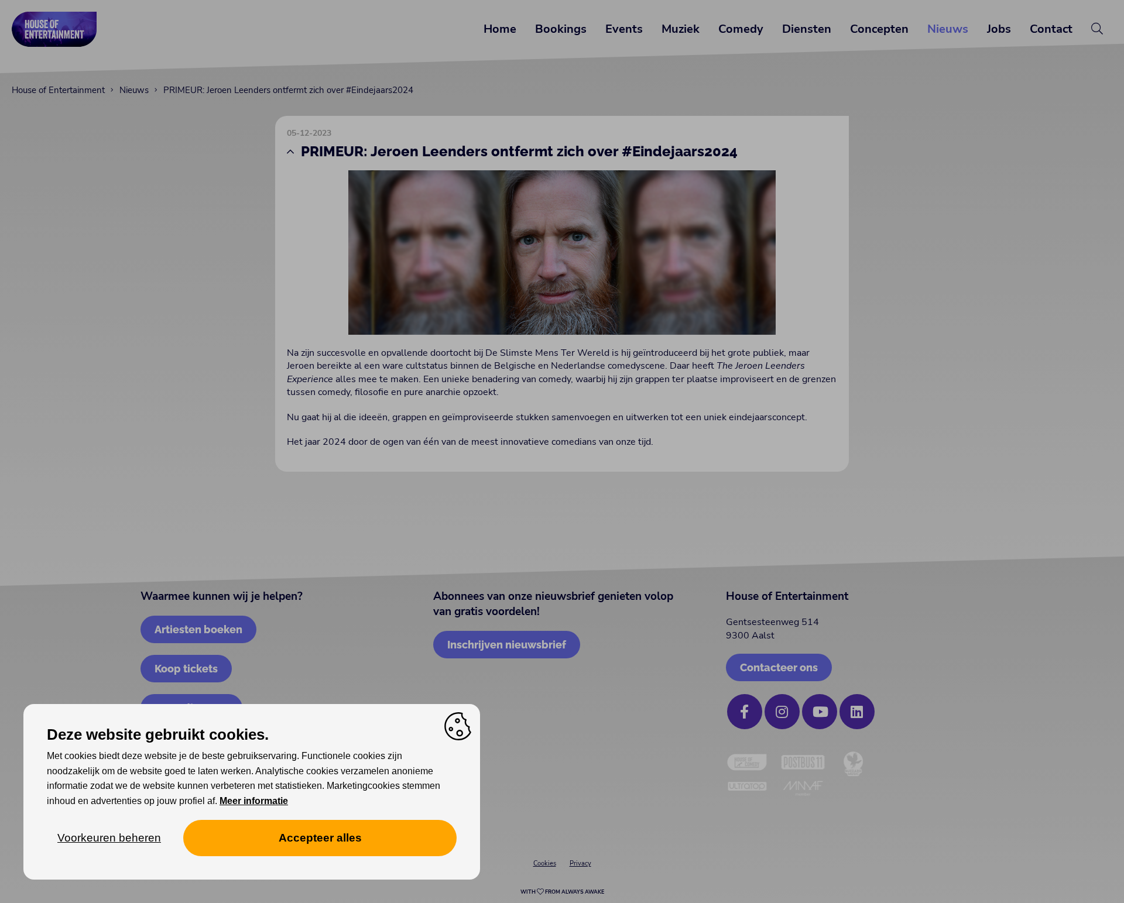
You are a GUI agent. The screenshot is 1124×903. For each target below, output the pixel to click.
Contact (1051, 29)
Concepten (879, 29)
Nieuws (947, 29)
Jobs (999, 29)
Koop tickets (186, 668)
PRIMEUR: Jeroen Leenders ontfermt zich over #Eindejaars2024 (288, 90)
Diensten (806, 29)
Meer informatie (254, 801)
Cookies (544, 863)
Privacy (580, 863)
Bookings (561, 29)
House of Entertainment (58, 90)
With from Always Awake (562, 891)
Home (500, 29)
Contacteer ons (779, 667)
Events (624, 29)
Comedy (740, 29)
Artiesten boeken (198, 629)
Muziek (681, 29)
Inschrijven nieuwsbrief (506, 644)
